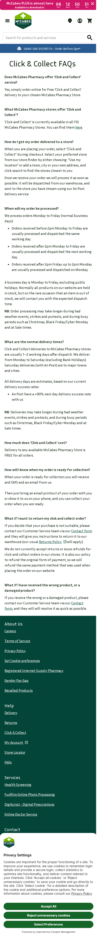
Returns (11, 722)
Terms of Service (17, 641)
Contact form (81, 531)
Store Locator (15, 752)
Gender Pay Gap (16, 680)
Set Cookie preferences (22, 660)
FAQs (8, 762)
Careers (10, 631)
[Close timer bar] (92, 3)
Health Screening (18, 784)
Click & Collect (15, 732)
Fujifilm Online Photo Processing (30, 794)
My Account (14, 742)
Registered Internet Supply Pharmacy (34, 670)
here (78, 127)
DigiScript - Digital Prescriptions (29, 804)
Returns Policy (50, 541)
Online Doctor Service (21, 814)
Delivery (11, 712)
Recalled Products (19, 690)
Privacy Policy (15, 650)
